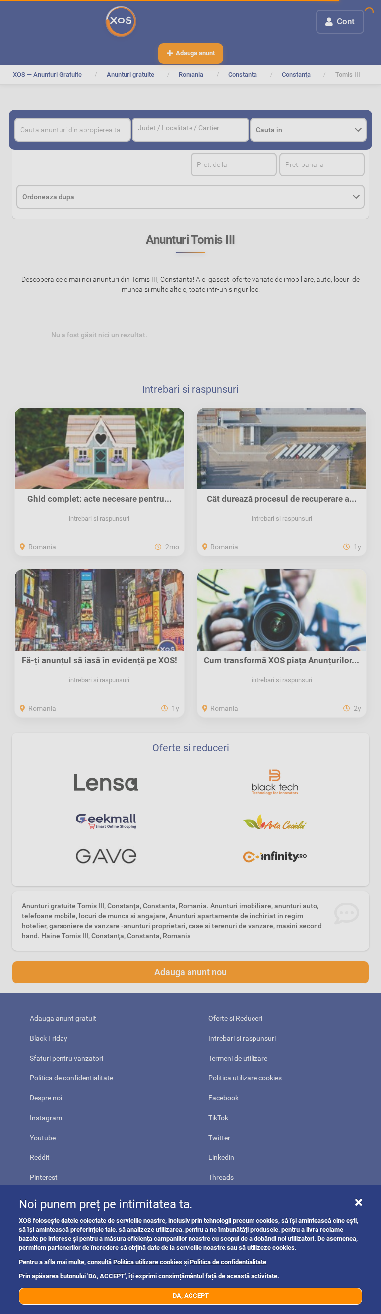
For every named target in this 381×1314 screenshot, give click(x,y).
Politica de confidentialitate (228, 1262)
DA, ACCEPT (191, 1295)
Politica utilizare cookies (147, 1262)
